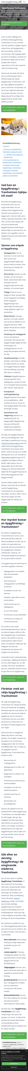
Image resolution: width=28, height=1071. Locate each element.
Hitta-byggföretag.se (10, 2)
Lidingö (17, 898)
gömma (6, 146)
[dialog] (14, 1060)
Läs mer (11, 1060)
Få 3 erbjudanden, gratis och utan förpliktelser (12, 23)
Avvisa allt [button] (14, 1067)
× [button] (26, 1051)
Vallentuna (5, 901)
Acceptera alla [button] (14, 1063)
